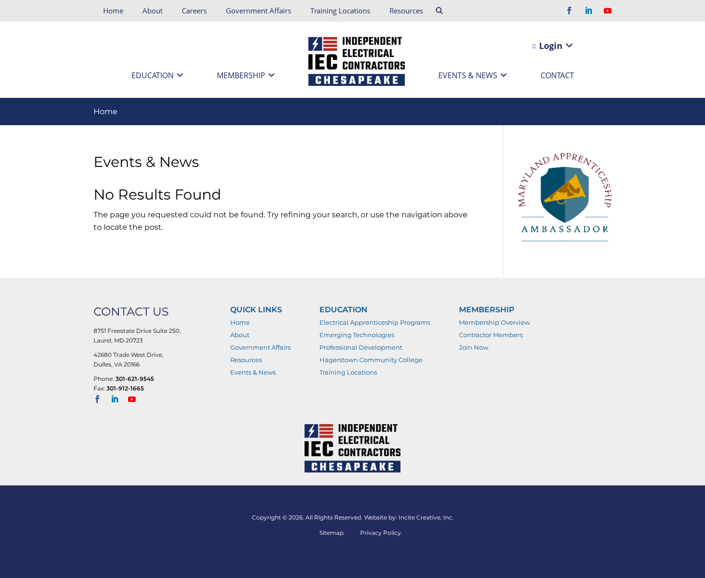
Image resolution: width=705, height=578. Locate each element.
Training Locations (340, 10)
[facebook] (569, 11)
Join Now (473, 347)
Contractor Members (491, 335)
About (152, 10)
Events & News (467, 75)
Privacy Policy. (381, 532)
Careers (194, 10)
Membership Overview (494, 322)
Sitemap (331, 532)
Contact (557, 75)
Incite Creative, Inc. (426, 517)
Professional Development (360, 347)
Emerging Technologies (356, 335)
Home (113, 10)
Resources (406, 10)
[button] (440, 11)
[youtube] (607, 11)
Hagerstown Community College (371, 360)
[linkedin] (588, 11)
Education (152, 75)
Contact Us (131, 311)
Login (550, 45)
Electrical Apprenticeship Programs (374, 322)
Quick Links (256, 309)
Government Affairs (258, 10)
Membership (241, 75)
